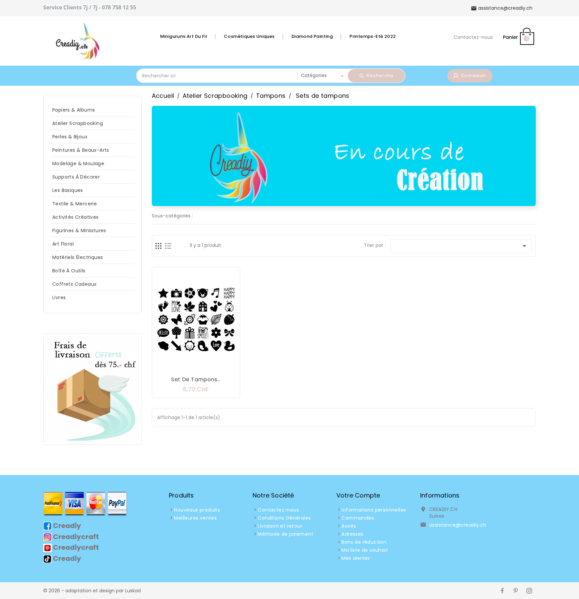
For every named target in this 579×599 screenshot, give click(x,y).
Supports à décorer (76, 177)
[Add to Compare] (203, 366)
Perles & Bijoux (69, 136)
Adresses (352, 534)
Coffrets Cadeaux (74, 284)
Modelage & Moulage (78, 163)
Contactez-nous (473, 37)
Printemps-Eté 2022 (372, 36)
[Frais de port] (92, 388)
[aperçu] (216, 366)
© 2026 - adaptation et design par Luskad (92, 590)
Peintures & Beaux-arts (80, 150)
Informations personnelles (373, 510)
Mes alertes (355, 558)
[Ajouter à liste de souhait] (189, 366)
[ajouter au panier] (176, 366)
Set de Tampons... (195, 379)
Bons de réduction (363, 542)
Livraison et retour (280, 526)
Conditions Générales (284, 518)
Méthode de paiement (285, 534)
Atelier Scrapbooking (77, 123)
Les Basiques (67, 190)
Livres (59, 297)
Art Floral (63, 244)
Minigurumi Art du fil (183, 36)
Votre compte (358, 495)
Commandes (357, 518)
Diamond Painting (312, 36)
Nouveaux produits (197, 510)
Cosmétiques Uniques (249, 36)
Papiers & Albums (73, 110)
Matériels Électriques (77, 257)
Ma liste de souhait (364, 550)
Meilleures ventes (195, 518)
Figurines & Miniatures (79, 230)
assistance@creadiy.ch (457, 525)
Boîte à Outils (68, 270)
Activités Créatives (75, 217)
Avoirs (348, 526)
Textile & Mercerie (74, 203)
